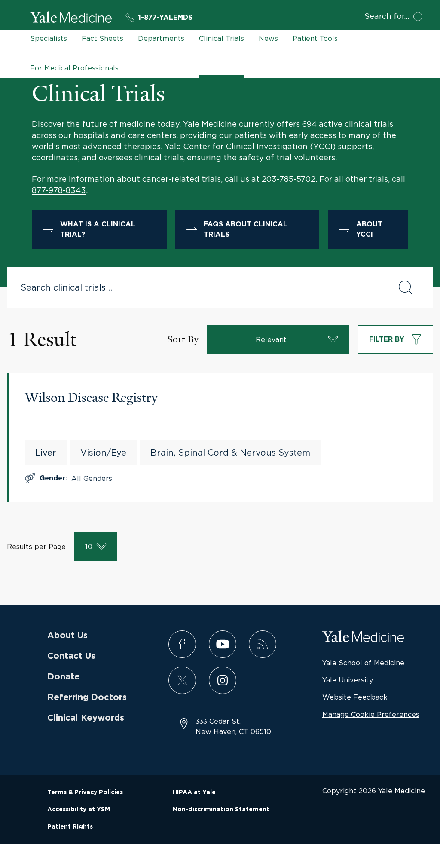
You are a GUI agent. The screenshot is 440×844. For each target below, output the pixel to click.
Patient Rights (70, 827)
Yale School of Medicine (363, 663)
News (268, 38)
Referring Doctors (87, 697)
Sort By (183, 339)
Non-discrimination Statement (221, 810)
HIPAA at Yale (194, 792)
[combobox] (201, 287)
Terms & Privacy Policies (85, 792)
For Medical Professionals (74, 68)
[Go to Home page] (71, 18)
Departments (161, 38)
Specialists (48, 38)
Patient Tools (315, 38)
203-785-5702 (288, 179)
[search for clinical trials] (405, 287)
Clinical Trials (221, 38)
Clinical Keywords (85, 718)
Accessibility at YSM (78, 810)
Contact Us (71, 656)
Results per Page (36, 546)
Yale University (347, 680)
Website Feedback (355, 697)
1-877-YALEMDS (165, 17)
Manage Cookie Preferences (370, 714)
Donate (63, 677)
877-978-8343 (59, 190)
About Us (67, 635)
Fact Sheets (102, 38)
